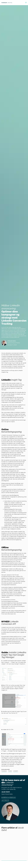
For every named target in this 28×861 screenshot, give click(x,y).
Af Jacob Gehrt (12, 341)
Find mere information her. (8, 614)
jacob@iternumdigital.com (8, 797)
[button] (4, 771)
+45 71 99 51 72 (5, 800)
